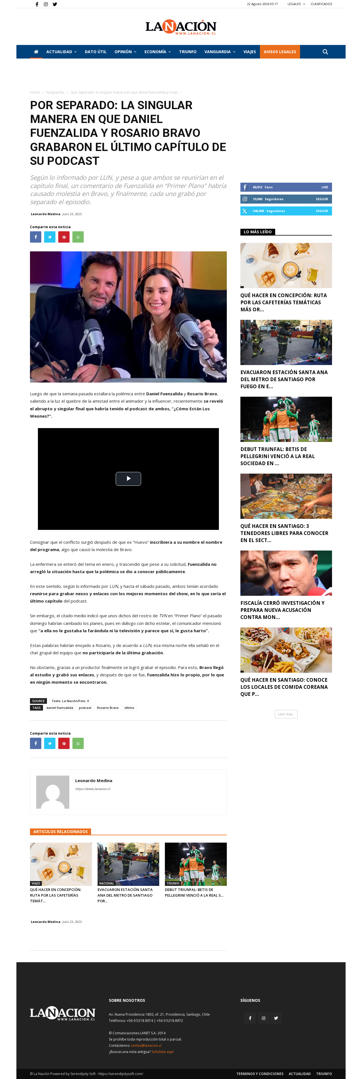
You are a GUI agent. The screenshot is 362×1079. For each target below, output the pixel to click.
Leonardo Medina (46, 214)
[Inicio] (36, 52)
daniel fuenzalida (59, 707)
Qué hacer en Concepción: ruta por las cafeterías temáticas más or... (283, 302)
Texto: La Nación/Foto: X (70, 701)
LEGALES (294, 4)
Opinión (123, 51)
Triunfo (188, 51)
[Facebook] (34, 4)
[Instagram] (43, 4)
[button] (325, 52)
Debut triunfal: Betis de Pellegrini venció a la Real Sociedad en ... (277, 456)
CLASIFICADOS (321, 4)
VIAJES (250, 51)
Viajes (36, 883)
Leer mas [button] (285, 714)
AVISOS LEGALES (280, 51)
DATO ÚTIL (96, 51)
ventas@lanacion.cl (146, 1045)
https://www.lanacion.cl (92, 789)
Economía (155, 51)
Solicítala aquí (163, 1051)
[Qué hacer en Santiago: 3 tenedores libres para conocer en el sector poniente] (286, 496)
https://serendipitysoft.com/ (120, 1073)
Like (325, 187)
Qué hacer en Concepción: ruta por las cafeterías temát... (55, 895)
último (129, 707)
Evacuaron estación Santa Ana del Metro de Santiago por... (125, 895)
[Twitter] (53, 4)
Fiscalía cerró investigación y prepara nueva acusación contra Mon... (282, 610)
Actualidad (59, 51)
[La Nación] (181, 27)
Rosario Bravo (108, 707)
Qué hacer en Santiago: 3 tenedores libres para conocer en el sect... (284, 533)
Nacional (106, 883)
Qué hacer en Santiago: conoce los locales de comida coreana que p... (284, 687)
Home (35, 92)
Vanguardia (217, 51)
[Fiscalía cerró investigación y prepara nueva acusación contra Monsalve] (286, 573)
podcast (85, 707)
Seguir (322, 199)
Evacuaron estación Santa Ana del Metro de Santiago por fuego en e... (284, 379)
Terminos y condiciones (259, 1073)
